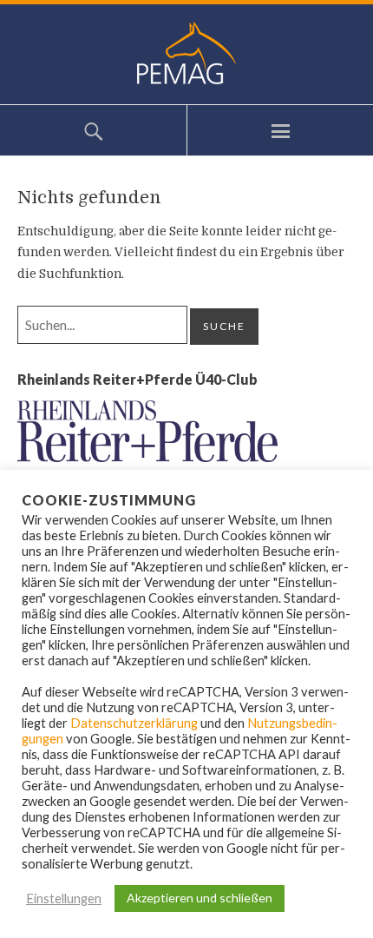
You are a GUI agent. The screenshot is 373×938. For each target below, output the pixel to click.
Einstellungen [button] (63, 898)
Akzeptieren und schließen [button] (199, 897)
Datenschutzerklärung (134, 723)
